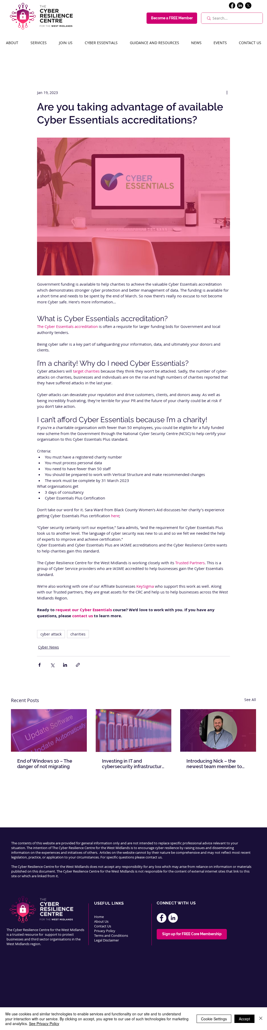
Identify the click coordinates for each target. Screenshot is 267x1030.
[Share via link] (77, 664)
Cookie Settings (214, 1018)
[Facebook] (232, 5)
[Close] (261, 1018)
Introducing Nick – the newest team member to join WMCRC (214, 763)
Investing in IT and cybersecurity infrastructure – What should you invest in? (133, 763)
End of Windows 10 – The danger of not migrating (44, 763)
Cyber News (48, 647)
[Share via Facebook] (39, 664)
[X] (248, 5)
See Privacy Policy (44, 1023)
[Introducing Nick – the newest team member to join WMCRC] (218, 730)
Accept (244, 1018)
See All (250, 699)
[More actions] (227, 92)
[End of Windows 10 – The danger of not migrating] (49, 730)
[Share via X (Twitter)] (52, 664)
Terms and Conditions (111, 935)
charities (78, 634)
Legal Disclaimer (106, 940)
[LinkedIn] (240, 5)
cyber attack (51, 634)
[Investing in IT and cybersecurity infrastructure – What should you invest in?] (134, 730)
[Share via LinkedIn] (65, 664)
